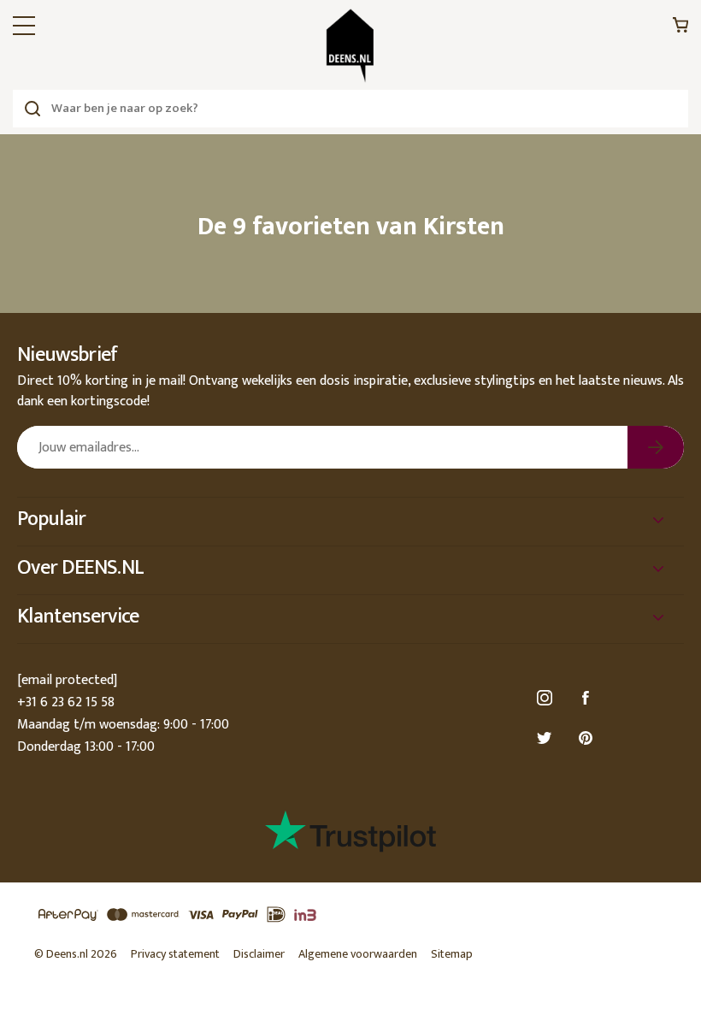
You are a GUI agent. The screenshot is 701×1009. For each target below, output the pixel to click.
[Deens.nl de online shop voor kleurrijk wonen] (350, 46)
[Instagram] (547, 698)
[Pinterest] (588, 738)
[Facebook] (588, 698)
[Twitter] (547, 738)
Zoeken (32, 108)
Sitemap (452, 954)
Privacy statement (175, 954)
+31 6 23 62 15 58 (66, 702)
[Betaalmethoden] (350, 915)
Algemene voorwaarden (357, 954)
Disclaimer (259, 954)
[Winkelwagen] (680, 29)
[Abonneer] (655, 447)
